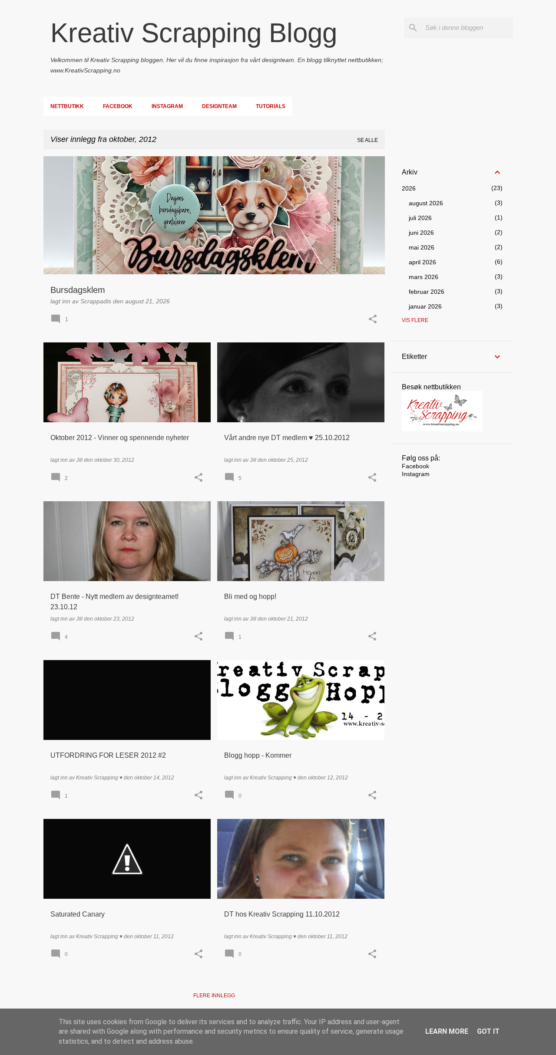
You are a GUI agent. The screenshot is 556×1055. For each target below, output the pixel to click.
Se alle (367, 140)
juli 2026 (420, 217)
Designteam (219, 106)
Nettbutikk (67, 106)
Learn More (446, 1031)
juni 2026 (421, 232)
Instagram (167, 106)
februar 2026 (426, 291)
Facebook (117, 106)
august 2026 (426, 203)
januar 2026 (425, 306)
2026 (409, 188)
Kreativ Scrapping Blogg (193, 33)
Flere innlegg (214, 996)
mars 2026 (423, 276)
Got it (488, 1031)
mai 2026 (421, 247)
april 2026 (422, 262)
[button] (372, 319)
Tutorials (270, 106)
